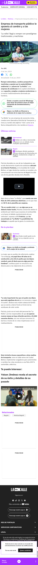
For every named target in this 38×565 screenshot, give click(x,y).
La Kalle (3, 19)
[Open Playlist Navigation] (35, 561)
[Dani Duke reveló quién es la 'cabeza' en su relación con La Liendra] (6, 236)
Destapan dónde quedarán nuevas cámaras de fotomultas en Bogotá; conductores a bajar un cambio (25, 153)
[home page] (19, 489)
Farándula (16, 234)
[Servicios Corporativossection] (35, 527)
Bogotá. (31, 125)
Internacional (17, 137)
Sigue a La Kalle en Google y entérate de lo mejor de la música (20, 248)
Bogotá (15, 149)
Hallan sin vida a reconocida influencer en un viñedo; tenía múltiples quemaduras (24, 141)
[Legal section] (35, 532)
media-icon (19, 561)
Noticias (10, 19)
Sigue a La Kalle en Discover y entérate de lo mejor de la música (19, 112)
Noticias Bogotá (19, 415)
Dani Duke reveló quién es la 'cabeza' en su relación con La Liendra (24, 238)
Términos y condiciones (10, 539)
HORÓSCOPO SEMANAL (17, 7)
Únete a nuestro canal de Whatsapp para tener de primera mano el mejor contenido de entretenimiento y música (20, 103)
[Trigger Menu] (2, 2)
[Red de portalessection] (35, 522)
